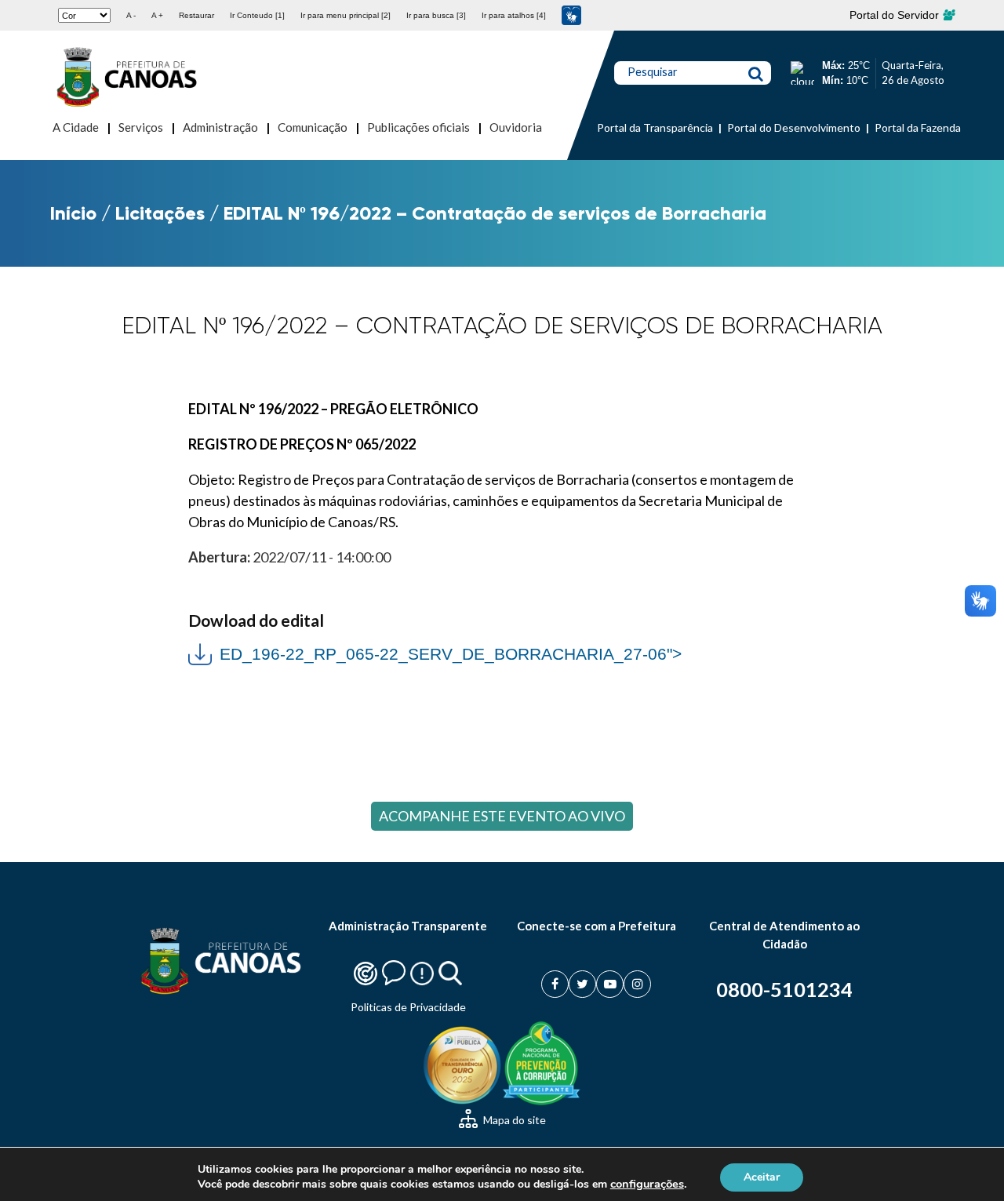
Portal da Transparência (655, 127)
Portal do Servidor (895, 15)
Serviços (140, 127)
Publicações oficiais (418, 127)
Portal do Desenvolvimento (793, 127)
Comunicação (312, 127)
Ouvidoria (515, 127)
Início (73, 213)
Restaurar (196, 15)
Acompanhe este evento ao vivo (502, 815)
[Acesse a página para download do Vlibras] (571, 15)
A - (131, 15)
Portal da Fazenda (918, 127)
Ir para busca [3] (436, 15)
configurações (647, 1184)
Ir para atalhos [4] (514, 15)
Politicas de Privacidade (408, 1007)
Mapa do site (513, 1119)
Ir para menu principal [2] (345, 15)
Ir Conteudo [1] (257, 15)
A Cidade (76, 127)
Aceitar (762, 1176)
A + (157, 15)
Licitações (160, 213)
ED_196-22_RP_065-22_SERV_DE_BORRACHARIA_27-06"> (435, 652)
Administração (220, 127)
